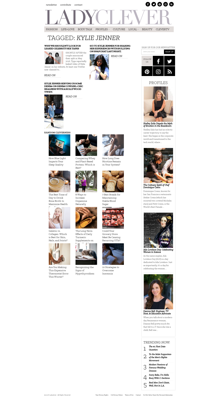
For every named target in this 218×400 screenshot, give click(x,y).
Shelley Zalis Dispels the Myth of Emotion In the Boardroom (157, 124)
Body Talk (85, 29)
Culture (119, 29)
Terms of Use (129, 395)
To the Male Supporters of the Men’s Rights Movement (160, 357)
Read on (49, 75)
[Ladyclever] (108, 17)
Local (133, 29)
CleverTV (162, 29)
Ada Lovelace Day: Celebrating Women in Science (158, 250)
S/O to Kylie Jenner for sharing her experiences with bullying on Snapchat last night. (110, 48)
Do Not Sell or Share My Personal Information (158, 395)
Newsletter (51, 4)
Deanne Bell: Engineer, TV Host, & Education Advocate (157, 312)
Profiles (102, 29)
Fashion (52, 29)
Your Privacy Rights (101, 395)
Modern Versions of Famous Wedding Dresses (158, 367)
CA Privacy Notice (117, 395)
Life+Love (67, 29)
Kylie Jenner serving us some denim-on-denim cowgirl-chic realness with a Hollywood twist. (63, 87)
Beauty (147, 29)
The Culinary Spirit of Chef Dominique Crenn (156, 186)
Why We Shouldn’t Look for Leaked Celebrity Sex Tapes (62, 47)
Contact (78, 4)
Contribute (65, 4)
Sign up (169, 51)
